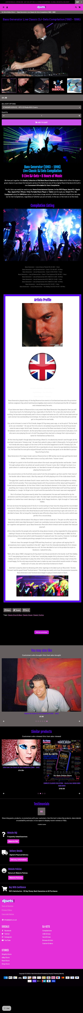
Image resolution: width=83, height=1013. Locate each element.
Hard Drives (46, 937)
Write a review (41, 632)
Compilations (47, 931)
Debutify (61, 973)
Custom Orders (47, 943)
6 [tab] (46, 721)
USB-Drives (46, 934)
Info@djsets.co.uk (10, 920)
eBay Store (6, 957)
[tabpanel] (41, 688)
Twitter (7, 934)
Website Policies (15, 878)
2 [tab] (38, 721)
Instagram (8, 937)
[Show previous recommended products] (4, 721)
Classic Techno (38, 615)
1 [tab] (36, 721)
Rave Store (6, 961)
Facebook (7, 931)
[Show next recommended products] (79, 721)
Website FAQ (13, 841)
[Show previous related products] (4, 793)
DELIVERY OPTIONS (9, 104)
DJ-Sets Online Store (8, 12)
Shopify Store (6, 954)
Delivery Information (19, 859)
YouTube (7, 940)
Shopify (50, 973)
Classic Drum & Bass (15, 615)
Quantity (5, 112)
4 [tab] (42, 721)
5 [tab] (44, 721)
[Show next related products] (79, 793)
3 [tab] (40, 721)
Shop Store (6, 964)
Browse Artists (47, 940)
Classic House (28, 615)
